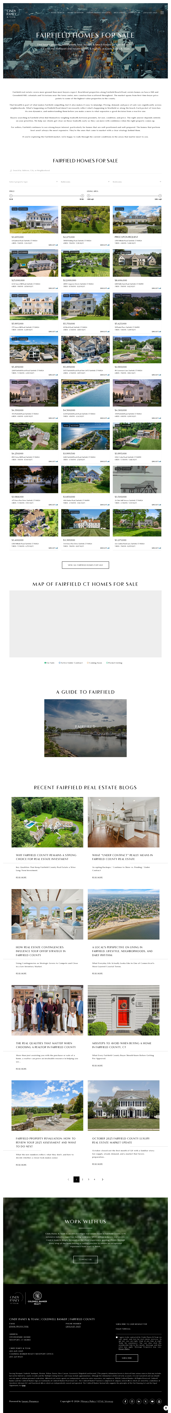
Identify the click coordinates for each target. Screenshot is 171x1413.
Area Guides (120, 13)
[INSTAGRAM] (132, 1401)
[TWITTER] (145, 1401)
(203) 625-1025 (73, 1327)
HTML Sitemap (105, 1401)
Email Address (123, 1329)
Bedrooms (117, 182)
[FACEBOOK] (125, 1401)
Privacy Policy (124, 1349)
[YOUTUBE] (152, 1401)
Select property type (18, 182)
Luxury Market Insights (98, 13)
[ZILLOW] (159, 1401)
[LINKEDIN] (138, 1401)
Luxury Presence (30, 1401)
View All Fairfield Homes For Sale (85, 565)
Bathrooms (65, 182)
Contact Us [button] (85, 1260)
